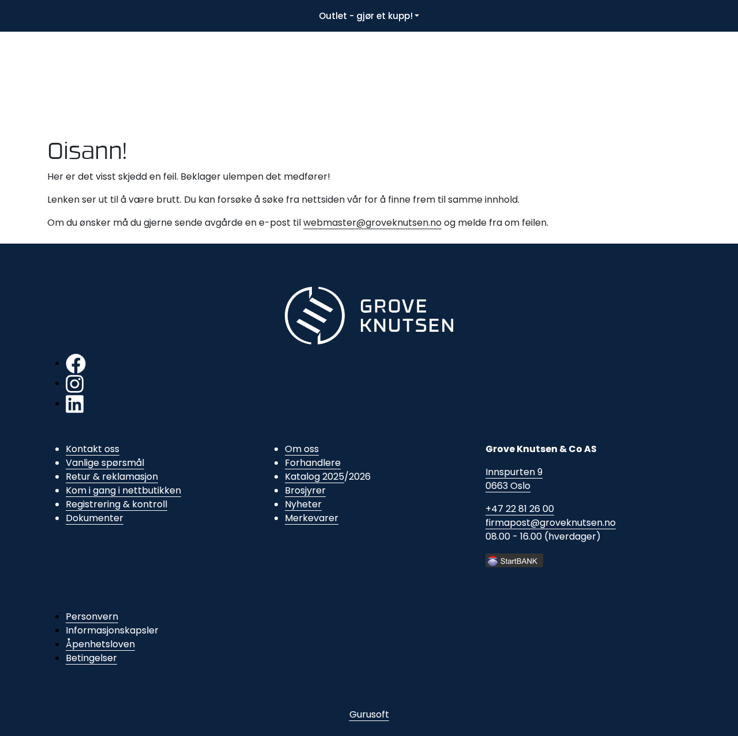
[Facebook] (76, 363)
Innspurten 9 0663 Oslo (514, 478)
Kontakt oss (92, 449)
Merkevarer (311, 518)
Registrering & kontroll (116, 504)
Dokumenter (94, 518)
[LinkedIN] (75, 403)
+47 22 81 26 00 (519, 508)
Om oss (302, 449)
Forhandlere (313, 462)
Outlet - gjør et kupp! (366, 16)
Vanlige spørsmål (105, 462)
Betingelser (91, 658)
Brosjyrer (305, 490)
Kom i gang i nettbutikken (123, 490)
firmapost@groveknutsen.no (550, 522)
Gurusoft (369, 714)
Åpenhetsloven (100, 644)
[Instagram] (75, 383)
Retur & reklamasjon (112, 476)
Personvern (92, 616)
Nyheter (303, 504)
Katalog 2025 (314, 476)
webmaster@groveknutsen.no (372, 222)
